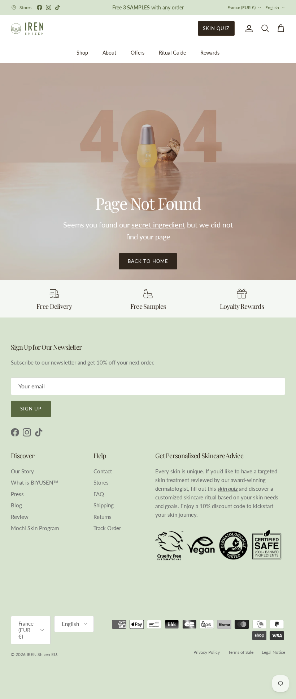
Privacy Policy (206, 652)
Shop (82, 53)
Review (20, 516)
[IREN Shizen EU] (27, 28)
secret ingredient (158, 224)
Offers (137, 53)
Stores (101, 482)
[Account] (247, 28)
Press (17, 494)
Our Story (22, 471)
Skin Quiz (216, 28)
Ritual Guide (172, 53)
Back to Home (148, 261)
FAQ (98, 494)
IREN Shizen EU (42, 654)
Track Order (107, 528)
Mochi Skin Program (35, 528)
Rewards (209, 53)
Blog (16, 505)
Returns (102, 516)
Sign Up (31, 409)
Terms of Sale (240, 652)
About (109, 53)
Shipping (103, 505)
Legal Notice (273, 652)
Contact (102, 471)
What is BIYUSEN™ (34, 482)
